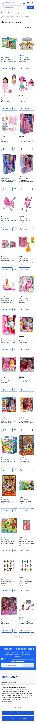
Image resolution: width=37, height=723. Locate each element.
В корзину (8, 68)
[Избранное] (28, 3)
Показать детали (7, 701)
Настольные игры (14, 13)
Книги (3, 13)
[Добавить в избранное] (15, 68)
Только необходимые (18, 713)
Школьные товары (29, 13)
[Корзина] (32, 3)
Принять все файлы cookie (18, 718)
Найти (30, 7)
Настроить (18, 707)
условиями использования (19, 659)
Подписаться (28, 665)
